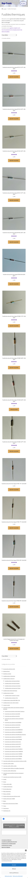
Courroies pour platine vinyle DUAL (12, 725)
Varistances (6, 808)
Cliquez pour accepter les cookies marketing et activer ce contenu (14, 825)
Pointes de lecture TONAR (9, 798)
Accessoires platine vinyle (9, 669)
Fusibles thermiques (7, 786)
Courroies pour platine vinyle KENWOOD (14, 729)
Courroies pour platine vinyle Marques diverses (15, 734)
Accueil (4, 8)
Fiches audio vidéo (7, 784)
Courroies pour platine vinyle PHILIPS (13, 737)
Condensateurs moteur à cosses (12, 695)
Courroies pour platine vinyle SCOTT (13, 744)
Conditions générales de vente (9, 841)
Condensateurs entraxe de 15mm (12, 683)
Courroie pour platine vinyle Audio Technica (14, 711)
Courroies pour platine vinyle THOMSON (14, 751)
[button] (26, 850)
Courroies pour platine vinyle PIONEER (13, 739)
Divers (4, 781)
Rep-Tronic (7, 3)
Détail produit (14, 409)
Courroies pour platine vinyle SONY (12, 746)
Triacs (4, 806)
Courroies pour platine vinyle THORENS (13, 754)
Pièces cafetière (6, 794)
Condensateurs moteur (8, 693)
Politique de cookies (8, 876)
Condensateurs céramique (9, 676)
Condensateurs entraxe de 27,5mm (12, 688)
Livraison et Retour (6, 840)
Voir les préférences (14, 872)
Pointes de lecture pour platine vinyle (11, 796)
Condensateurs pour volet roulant (10, 702)
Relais (4, 801)
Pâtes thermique (7, 791)
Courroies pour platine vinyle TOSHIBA (13, 756)
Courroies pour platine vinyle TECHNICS (13, 749)
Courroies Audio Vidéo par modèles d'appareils (13, 768)
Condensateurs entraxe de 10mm (12, 681)
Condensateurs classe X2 (8, 678)
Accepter (14, 865)
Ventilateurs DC (6, 810)
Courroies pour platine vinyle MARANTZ (13, 732)
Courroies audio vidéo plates (9, 770)
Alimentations (6, 671)
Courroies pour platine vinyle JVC (12, 727)
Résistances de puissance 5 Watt (10, 803)
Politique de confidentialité (18, 876)
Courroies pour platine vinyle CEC (12, 716)
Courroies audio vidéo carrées (10, 766)
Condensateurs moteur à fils (11, 698)
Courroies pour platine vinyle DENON (13, 722)
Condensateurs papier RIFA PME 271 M (11, 700)
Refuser (14, 869)
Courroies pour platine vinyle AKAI (12, 713)
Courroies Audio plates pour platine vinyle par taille (14, 761)
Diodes (4, 779)
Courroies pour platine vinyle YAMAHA (13, 758)
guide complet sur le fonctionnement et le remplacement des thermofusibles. (12, 29)
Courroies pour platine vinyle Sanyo (13, 741)
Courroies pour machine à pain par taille (12, 777)
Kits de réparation (7, 789)
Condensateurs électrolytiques (10, 690)
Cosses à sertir (6, 705)
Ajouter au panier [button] (14, 76)
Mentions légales (6, 847)
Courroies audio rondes (8, 763)
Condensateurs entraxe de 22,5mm (12, 686)
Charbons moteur (7, 673)
